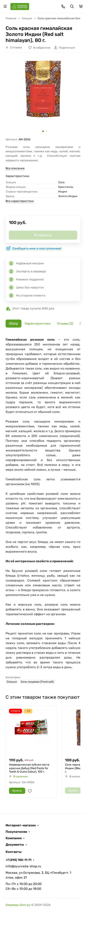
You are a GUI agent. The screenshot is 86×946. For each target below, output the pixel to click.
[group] (43, 96)
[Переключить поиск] (72, 6)
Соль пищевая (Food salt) (37, 681)
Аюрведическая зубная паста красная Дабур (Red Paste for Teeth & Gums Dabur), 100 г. (29, 768)
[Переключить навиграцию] (5, 6)
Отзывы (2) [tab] (65, 323)
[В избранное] (30, 791)
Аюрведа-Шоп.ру (18, 905)
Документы (15, 844)
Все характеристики (20, 201)
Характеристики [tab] (38, 323)
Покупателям (16, 831)
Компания (14, 838)
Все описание (15, 168)
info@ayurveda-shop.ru (23, 866)
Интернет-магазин (21, 825)
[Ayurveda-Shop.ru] (19, 6)
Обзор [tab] (13, 323)
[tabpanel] (43, 510)
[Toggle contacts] (63, 6)
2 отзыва (16, 47)
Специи (12, 681)
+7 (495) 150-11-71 (18, 860)
